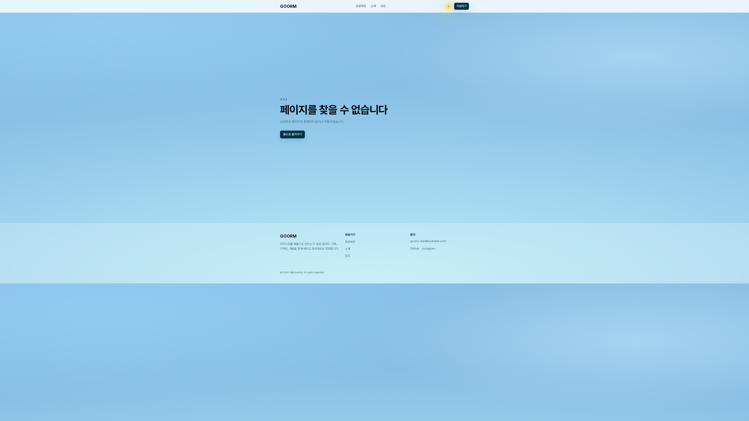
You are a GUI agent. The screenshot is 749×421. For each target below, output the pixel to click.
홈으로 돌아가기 (292, 134)
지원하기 (461, 6)
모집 (383, 6)
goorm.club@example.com (428, 241)
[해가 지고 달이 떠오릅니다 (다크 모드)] (449, 6)
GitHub (414, 248)
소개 (373, 6)
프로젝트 (361, 6)
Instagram (428, 248)
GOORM (288, 6)
